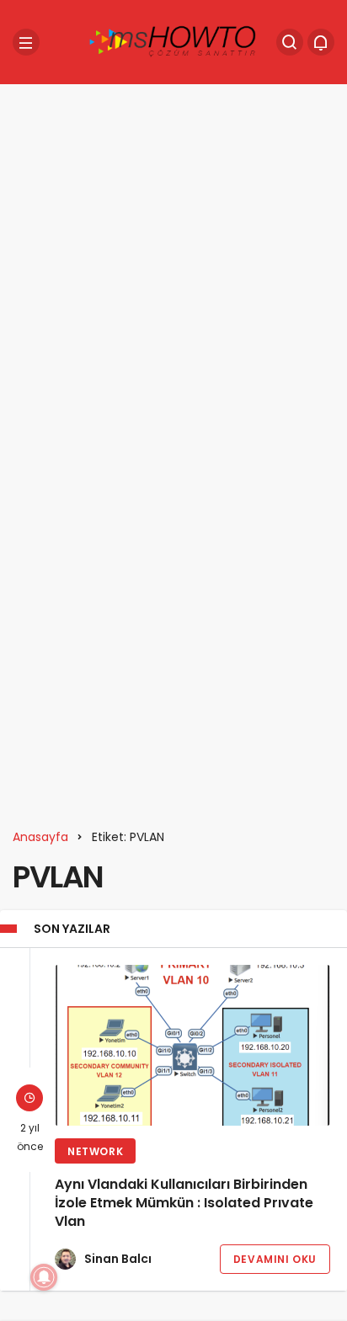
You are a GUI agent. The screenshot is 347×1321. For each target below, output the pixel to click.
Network (95, 1151)
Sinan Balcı (118, 1258)
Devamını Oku (275, 1259)
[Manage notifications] (43, 1277)
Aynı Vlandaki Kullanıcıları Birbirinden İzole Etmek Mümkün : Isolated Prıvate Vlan (184, 1203)
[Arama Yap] (289, 42)
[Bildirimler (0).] (320, 42)
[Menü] (26, 42)
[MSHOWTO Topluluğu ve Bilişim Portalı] (173, 41)
